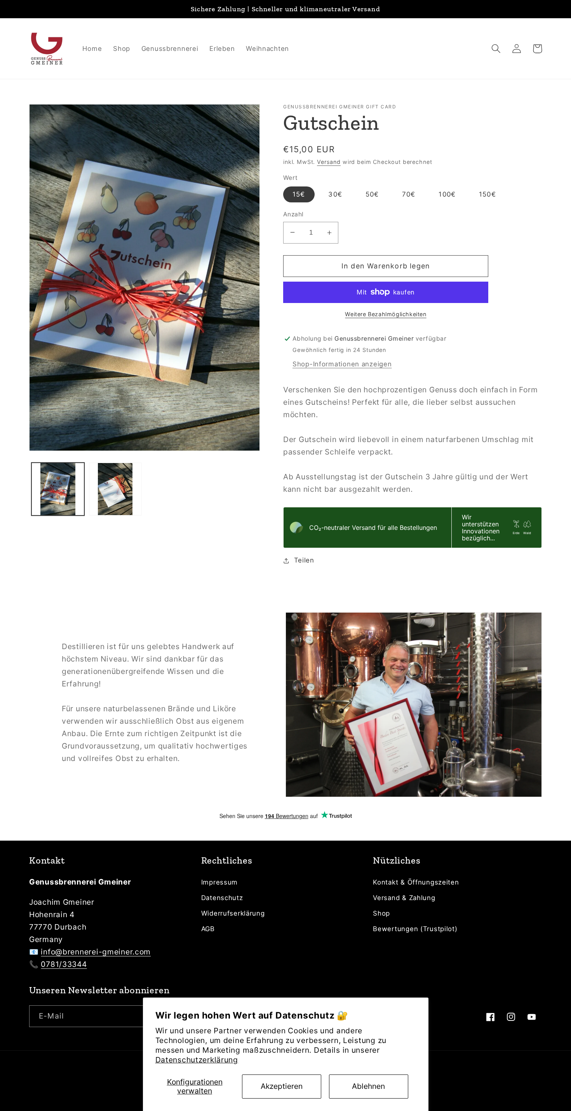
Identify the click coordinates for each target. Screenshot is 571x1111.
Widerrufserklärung (233, 913)
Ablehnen (368, 1086)
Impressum (219, 882)
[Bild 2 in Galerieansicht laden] (115, 489)
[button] (496, 48)
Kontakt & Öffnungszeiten (416, 882)
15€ (298, 194)
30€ (335, 194)
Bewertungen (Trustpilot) (415, 929)
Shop (381, 913)
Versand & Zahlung (404, 898)
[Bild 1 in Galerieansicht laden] (57, 489)
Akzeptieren (282, 1086)
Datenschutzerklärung (196, 1059)
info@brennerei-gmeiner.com (96, 951)
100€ (447, 194)
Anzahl (293, 214)
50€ (372, 194)
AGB (208, 929)
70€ (409, 194)
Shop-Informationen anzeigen (342, 364)
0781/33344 (64, 964)
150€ (487, 194)
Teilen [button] (304, 560)
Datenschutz (222, 898)
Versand (329, 161)
